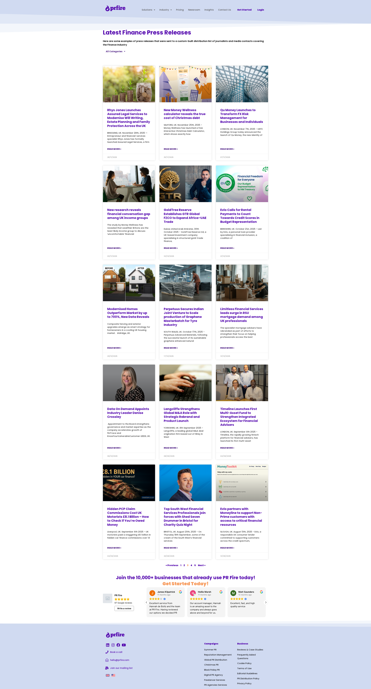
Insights (209, 9)
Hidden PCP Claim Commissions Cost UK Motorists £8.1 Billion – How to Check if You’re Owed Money (128, 517)
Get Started (244, 9)
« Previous (172, 565)
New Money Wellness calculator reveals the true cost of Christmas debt (184, 114)
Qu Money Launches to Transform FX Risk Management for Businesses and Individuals (241, 116)
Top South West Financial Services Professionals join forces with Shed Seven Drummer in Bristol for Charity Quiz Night (185, 517)
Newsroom (194, 9)
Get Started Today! (185, 583)
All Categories (114, 51)
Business (242, 643)
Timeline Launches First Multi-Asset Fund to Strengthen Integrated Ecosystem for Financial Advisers (239, 417)
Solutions (147, 9)
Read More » (114, 149)
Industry (164, 9)
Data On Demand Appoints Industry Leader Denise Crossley (128, 413)
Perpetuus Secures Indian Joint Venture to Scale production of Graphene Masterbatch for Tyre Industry (184, 317)
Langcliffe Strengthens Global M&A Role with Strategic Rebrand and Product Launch (182, 415)
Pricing (180, 9)
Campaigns (211, 643)
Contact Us (224, 9)
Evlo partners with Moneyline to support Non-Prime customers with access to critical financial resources (241, 517)
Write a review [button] (124, 608)
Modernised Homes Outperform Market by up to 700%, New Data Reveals (128, 313)
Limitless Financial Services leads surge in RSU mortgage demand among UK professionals (241, 315)
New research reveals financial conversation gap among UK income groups (128, 214)
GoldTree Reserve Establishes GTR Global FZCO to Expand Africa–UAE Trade (185, 216)
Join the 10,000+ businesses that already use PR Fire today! (185, 577)
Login (260, 9)
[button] (266, 602)
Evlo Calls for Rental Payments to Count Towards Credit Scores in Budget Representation (239, 216)
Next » (201, 565)
